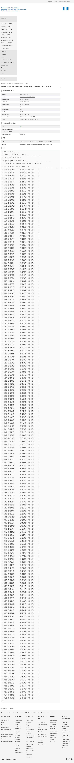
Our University (5, 720)
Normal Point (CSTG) (7, 40)
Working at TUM (6, 736)
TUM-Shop (41, 745)
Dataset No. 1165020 (23, 83)
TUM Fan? (4, 739)
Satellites (3, 57)
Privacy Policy (3, 708)
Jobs (2, 759)
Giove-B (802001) (24, 94)
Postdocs (17, 748)
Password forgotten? (64, 1)
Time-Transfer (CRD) (7, 45)
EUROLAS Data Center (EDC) (9, 7)
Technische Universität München (10, 11)
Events (40, 731)
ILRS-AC (3, 78)
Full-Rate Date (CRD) (13, 83)
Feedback (8, 759)
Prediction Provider (6, 59)
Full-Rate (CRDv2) (6, 26)
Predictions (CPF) (6, 37)
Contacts (28, 757)
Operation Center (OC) (7, 62)
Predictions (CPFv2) (6, 29)
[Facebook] (66, 759)
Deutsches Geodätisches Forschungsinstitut (13, 9)
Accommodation (43, 724)
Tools (2, 68)
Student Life (41, 722)
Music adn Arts (42, 729)
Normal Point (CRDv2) (7, 24)
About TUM (5, 716)
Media (14, 759)
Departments (5, 727)
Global (53, 716)
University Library (6, 729)
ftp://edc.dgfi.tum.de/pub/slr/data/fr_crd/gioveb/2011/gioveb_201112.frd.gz (36, 144)
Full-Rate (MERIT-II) (6, 43)
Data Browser (5, 48)
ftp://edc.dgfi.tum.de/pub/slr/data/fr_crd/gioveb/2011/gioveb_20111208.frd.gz (36, 141)
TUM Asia (53, 724)
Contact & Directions (7, 741)
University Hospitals (7, 734)
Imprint (11, 708)
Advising (28, 733)
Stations (3, 54)
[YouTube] (72, 759)
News (3, 722)
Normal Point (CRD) (6, 32)
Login (55, 1)
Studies (29, 716)
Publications (4, 725)
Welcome (3, 18)
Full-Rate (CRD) (5, 35)
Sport (39, 727)
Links (2, 73)
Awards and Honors (7, 732)
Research (19, 716)
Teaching (29, 720)
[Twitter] (69, 759)
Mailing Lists (4, 65)
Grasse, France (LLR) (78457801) (27, 96)
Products (3, 51)
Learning (28, 722)
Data (2, 20)
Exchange (53, 731)
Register (50, 1)
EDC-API (3, 70)
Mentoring (41, 734)
